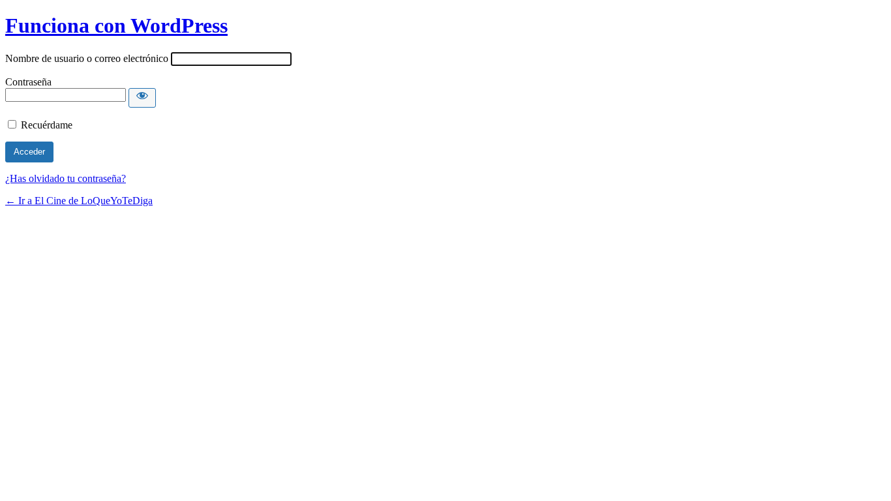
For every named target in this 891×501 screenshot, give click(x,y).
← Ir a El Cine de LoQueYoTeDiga (79, 200)
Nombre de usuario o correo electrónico (86, 58)
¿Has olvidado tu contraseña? (65, 178)
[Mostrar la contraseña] (142, 98)
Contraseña (28, 81)
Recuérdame (46, 124)
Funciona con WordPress (116, 25)
